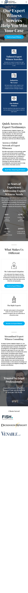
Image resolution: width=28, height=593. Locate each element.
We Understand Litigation (14, 271)
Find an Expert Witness (14, 37)
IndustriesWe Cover (14, 81)
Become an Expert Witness (14, 323)
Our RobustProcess (14, 104)
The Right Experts (14, 305)
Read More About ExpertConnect (15, 170)
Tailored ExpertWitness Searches (14, 58)
